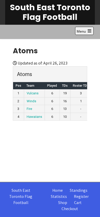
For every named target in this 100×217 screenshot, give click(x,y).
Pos (18, 85)
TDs (65, 85)
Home (57, 190)
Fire (29, 109)
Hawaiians (34, 117)
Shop (62, 202)
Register (81, 196)
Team (30, 85)
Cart (78, 202)
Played (52, 85)
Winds (31, 101)
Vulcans (32, 93)
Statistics (59, 196)
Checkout (70, 208)
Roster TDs (81, 85)
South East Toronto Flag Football (50, 12)
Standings (78, 190)
